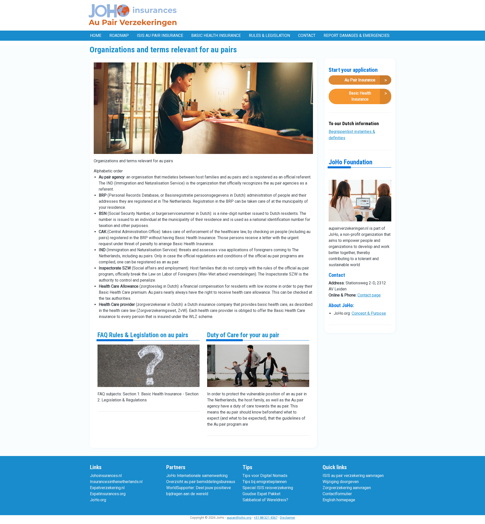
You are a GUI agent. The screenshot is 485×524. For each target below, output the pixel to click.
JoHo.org (98, 499)
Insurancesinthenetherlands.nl (116, 481)
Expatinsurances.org (108, 493)
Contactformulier (337, 493)
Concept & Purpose (369, 313)
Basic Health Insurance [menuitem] (216, 35)
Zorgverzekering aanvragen (347, 487)
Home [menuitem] (95, 35)
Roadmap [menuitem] (119, 35)
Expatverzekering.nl (107, 487)
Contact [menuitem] (307, 35)
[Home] (134, 15)
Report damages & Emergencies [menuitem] (357, 35)
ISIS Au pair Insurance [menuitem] (160, 35)
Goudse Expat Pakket (261, 493)
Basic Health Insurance (360, 96)
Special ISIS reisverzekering (268, 487)
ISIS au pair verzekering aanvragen (353, 475)
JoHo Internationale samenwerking (197, 475)
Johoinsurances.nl (106, 475)
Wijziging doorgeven (341, 481)
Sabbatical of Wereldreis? (265, 499)
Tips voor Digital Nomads (265, 475)
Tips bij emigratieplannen (265, 481)
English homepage (339, 499)
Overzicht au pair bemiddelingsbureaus (200, 481)
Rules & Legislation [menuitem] (269, 35)
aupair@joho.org (239, 517)
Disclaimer (287, 517)
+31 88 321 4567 (265, 517)
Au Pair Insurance (360, 80)
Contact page (369, 295)
